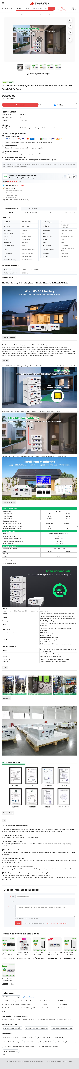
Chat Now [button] (60, 105)
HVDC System (62, 1001)
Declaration (59, 1061)
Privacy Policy (68, 1061)
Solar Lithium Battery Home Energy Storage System (18, 1046)
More (3, 1055)
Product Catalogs (29, 997)
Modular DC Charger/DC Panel (30, 1008)
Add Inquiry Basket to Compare (39, 74)
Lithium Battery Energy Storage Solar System (39, 1042)
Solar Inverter (6, 1008)
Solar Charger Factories (10, 1037)
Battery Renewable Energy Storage (62, 1028)
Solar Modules (62, 1004)
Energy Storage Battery (44, 14)
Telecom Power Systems (28, 1001)
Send (18, 923)
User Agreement (50, 1061)
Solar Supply (59, 1037)
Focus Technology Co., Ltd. (27, 1061)
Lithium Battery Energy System (12, 1042)
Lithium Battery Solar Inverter (65, 1042)
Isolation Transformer (64, 1008)
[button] (70, 212)
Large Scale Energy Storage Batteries (37, 1028)
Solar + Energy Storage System (11, 1004)
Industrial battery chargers (10, 1001)
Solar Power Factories (44, 1037)
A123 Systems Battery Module (12, 1028)
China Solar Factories (28, 1037)
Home (3, 14)
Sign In (5, 200)
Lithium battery (44, 1001)
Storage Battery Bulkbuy (10, 1051)
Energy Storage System (30, 14)
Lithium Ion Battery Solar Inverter (48, 1046)
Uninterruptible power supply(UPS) (50, 1008)
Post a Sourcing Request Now (57, 923)
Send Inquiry (20, 105)
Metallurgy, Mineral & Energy (14, 14)
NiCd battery (43, 1004)
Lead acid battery (26, 1004)
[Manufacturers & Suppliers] (39, 3)
